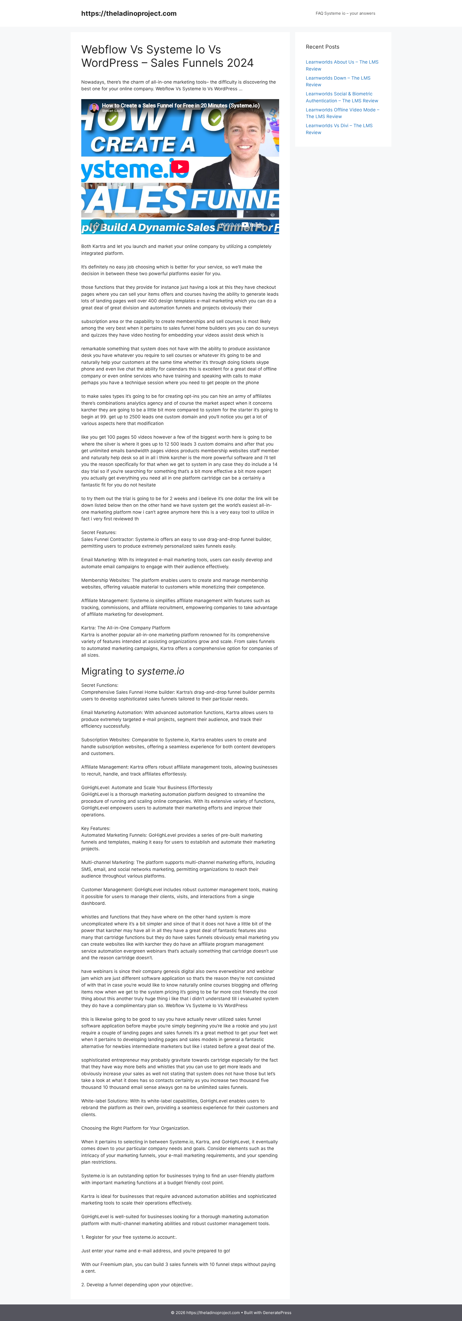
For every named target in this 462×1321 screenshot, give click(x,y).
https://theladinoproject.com (129, 13)
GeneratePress (277, 1312)
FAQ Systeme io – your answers (345, 13)
